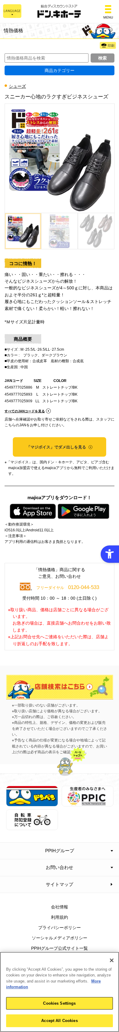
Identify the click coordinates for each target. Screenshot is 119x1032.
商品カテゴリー (59, 70)
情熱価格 (13, 30)
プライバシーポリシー (59, 927)
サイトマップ (59, 884)
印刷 (111, 45)
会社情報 (59, 906)
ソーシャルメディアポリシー (59, 937)
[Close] (111, 960)
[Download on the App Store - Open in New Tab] (33, 511)
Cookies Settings (59, 1003)
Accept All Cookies (59, 1020)
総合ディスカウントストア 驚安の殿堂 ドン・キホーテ (59, 11)
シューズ (17, 86)
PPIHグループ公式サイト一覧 (59, 948)
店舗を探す (59, 687)
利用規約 (59, 917)
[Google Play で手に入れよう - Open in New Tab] (83, 511)
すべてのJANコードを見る (25, 411)
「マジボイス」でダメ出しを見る (57, 447)
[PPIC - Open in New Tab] (88, 803)
